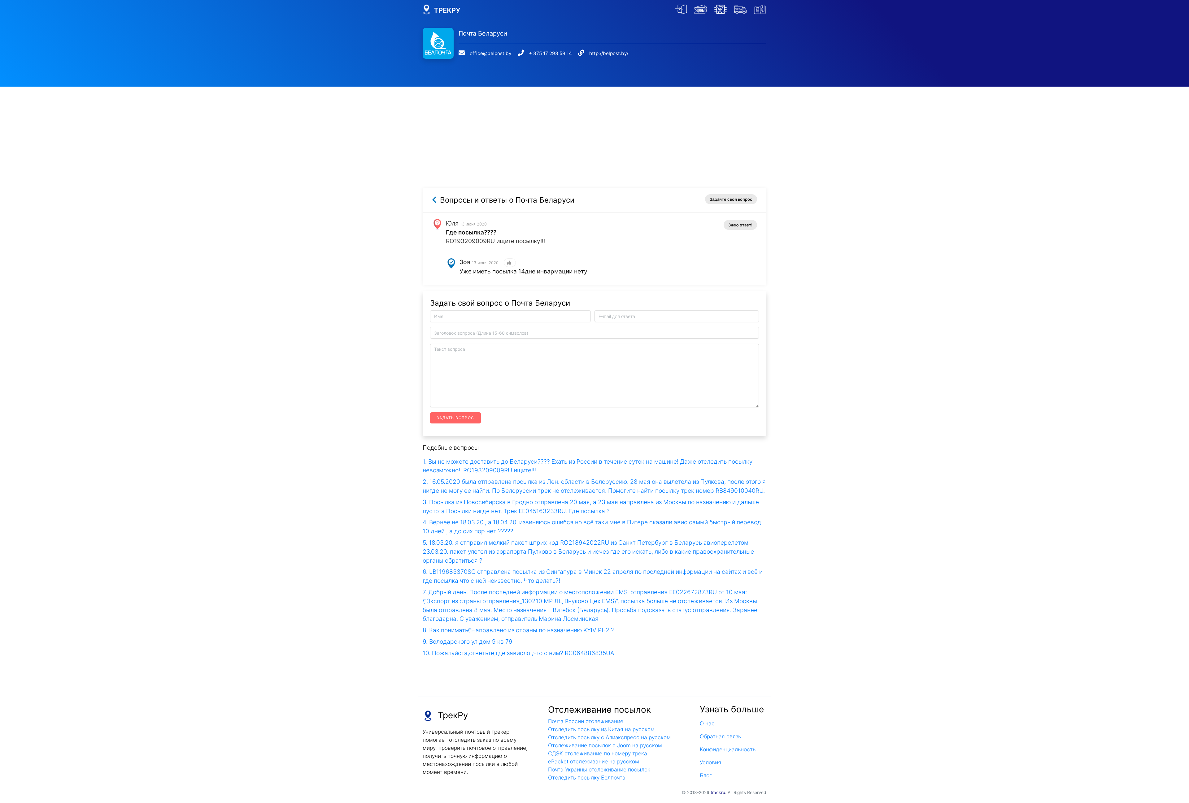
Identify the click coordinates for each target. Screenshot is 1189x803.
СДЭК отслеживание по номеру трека (597, 753)
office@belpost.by (491, 53)
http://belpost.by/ (608, 53)
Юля (452, 223)
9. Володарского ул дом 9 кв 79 (467, 641)
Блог (706, 775)
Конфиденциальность (728, 749)
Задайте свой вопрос (731, 199)
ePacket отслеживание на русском (593, 761)
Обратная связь (720, 736)
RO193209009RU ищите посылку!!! (495, 241)
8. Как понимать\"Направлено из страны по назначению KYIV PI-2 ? (518, 630)
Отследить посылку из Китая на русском (601, 729)
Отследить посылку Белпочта (586, 777)
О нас (707, 723)
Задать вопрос (455, 417)
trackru (718, 792)
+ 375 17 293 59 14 (550, 53)
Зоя (464, 262)
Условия (710, 762)
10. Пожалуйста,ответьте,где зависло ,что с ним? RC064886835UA (518, 653)
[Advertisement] (594, 130)
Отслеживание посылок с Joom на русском (605, 745)
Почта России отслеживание (585, 721)
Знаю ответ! (740, 224)
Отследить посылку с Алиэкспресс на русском (609, 737)
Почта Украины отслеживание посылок (599, 769)
